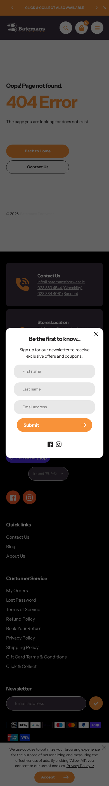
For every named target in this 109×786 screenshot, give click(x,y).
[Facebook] (50, 443)
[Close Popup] (96, 334)
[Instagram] (58, 443)
